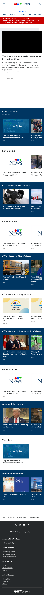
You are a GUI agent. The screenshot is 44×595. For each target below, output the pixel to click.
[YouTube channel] (24, 524)
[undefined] (16, 130)
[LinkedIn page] (28, 524)
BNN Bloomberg (7, 568)
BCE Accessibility (8, 543)
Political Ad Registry (9, 556)
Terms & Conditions (8, 554)
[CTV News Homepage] (22, 4)
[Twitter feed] (16, 524)
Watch (4, 14)
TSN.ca (4, 570)
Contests (21, 14)
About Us (5, 517)
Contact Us (14, 517)
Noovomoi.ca (6, 581)
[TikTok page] (20, 524)
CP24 (4, 565)
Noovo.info (6, 579)
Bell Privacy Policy (8, 552)
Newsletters (23, 517)
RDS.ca (4, 584)
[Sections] (4, 4)
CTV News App (34, 517)
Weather (12, 14)
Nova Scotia (31, 14)
